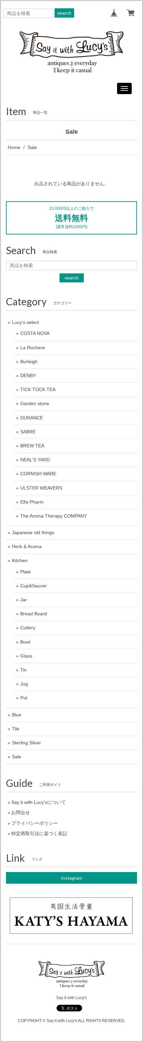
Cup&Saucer (33, 585)
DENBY (28, 375)
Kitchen (20, 560)
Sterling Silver (26, 742)
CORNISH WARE (38, 473)
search (64, 13)
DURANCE (31, 417)
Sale (16, 756)
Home (14, 147)
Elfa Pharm (32, 502)
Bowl (25, 642)
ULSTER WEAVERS (41, 488)
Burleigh (29, 361)
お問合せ (20, 812)
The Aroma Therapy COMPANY (53, 516)
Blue (16, 714)
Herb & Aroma (27, 546)
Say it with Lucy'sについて (38, 802)
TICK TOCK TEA (38, 389)
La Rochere (32, 347)
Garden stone (34, 403)
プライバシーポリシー (34, 823)
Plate (25, 571)
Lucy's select (25, 322)
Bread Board (33, 613)
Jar (23, 599)
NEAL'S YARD (35, 459)
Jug (24, 683)
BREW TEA (32, 445)
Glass (26, 656)
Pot (23, 697)
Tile (15, 728)
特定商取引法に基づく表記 (39, 833)
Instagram (71, 878)
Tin (23, 669)
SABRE (28, 431)
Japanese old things (33, 532)
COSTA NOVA (35, 333)
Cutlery (27, 627)
